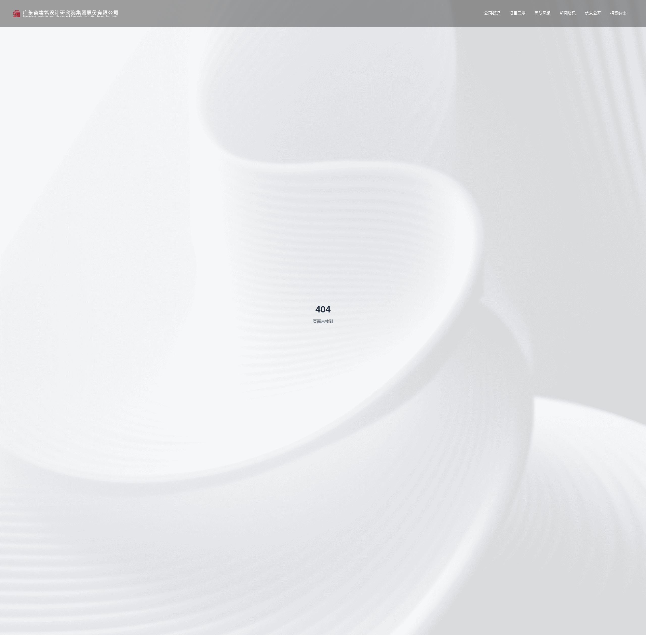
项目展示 (517, 13)
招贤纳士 (618, 13)
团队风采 (542, 13)
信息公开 (593, 13)
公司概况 (492, 13)
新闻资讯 (568, 13)
